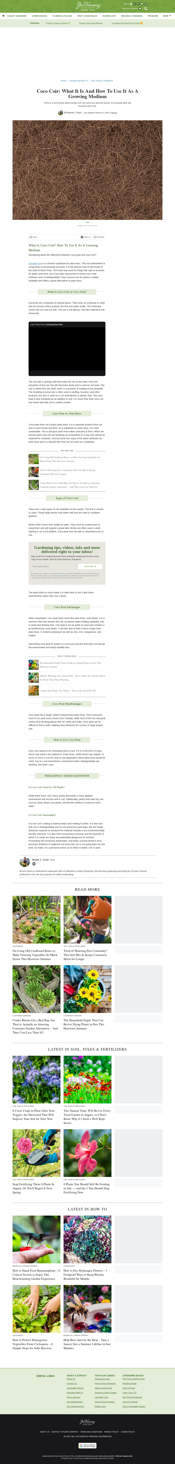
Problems (153, 16)
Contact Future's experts (64, 1432)
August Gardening (17, 16)
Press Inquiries (73, 1397)
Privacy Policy (111, 1432)
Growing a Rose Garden (106, 1393)
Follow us (87, 237)
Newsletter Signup (75, 1388)
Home (63, 81)
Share (35, 237)
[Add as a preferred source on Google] (87, 1445)
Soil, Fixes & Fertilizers (102, 81)
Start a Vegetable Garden (134, 1406)
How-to (114, 113)
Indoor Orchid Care (103, 1388)
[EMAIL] (34, 863)
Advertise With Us (75, 1393)
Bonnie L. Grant (74, 113)
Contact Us (72, 1383)
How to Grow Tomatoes (105, 1383)
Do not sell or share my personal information (87, 1436)
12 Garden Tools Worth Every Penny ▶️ (127, 23)
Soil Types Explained (132, 1397)
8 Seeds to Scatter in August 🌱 (58, 23)
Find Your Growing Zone (134, 1379)
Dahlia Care (100, 1406)
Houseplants (109, 16)
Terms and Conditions (91, 1432)
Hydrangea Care (102, 1379)
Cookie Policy (128, 1432)
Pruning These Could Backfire (90, 23)
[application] (67, 348)
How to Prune (129, 1388)
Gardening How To (79, 81)
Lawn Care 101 (130, 1393)
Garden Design (39, 16)
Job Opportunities (75, 1402)
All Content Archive (75, 1406)
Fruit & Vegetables (87, 16)
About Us (71, 1379)
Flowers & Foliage (62, 16)
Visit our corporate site (124, 1456)
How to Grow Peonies (105, 1402)
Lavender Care (101, 1397)
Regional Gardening (132, 16)
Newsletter (100, 237)
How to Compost (130, 1402)
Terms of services (59, 573)
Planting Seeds (130, 1383)
